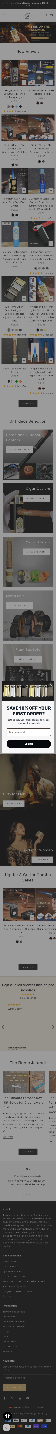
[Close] (50, 684)
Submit (29, 743)
